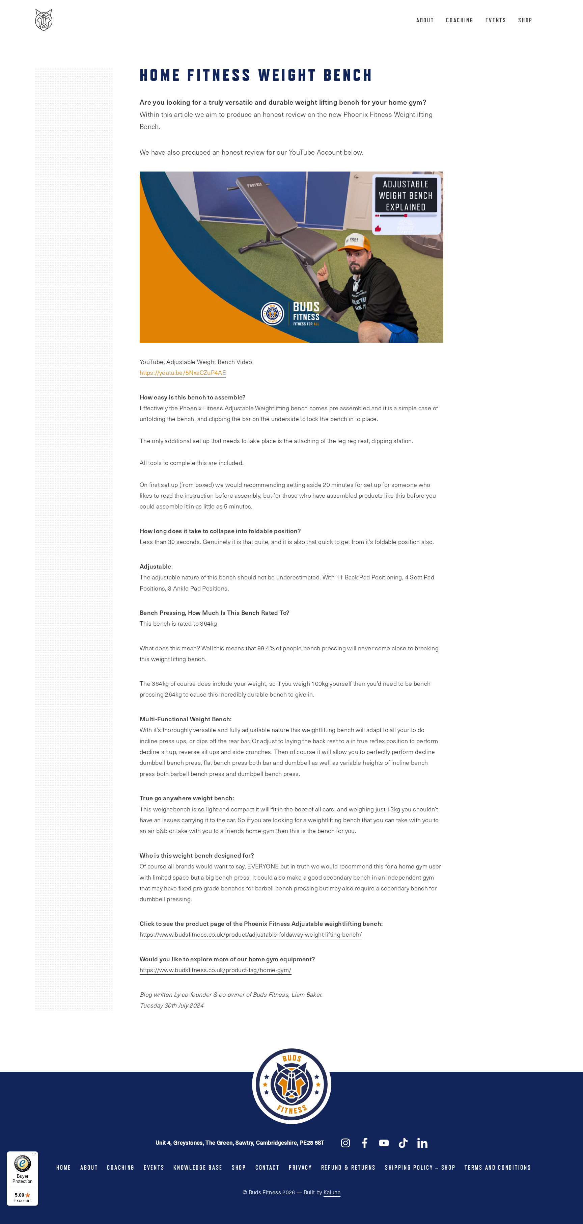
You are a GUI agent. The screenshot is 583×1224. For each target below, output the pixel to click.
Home (63, 1167)
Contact (267, 1167)
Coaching (460, 20)
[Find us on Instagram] (345, 1142)
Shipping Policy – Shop (420, 1167)
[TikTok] (403, 1142)
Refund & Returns (348, 1167)
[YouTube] (384, 1142)
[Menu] (34, 1155)
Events (495, 20)
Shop (525, 20)
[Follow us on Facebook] (365, 1142)
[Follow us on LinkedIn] (422, 1142)
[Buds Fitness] (43, 20)
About (425, 20)
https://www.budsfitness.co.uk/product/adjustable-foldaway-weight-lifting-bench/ (251, 934)
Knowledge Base (198, 1167)
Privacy (300, 1167)
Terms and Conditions (498, 1167)
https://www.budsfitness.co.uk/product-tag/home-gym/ (216, 970)
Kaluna (332, 1192)
